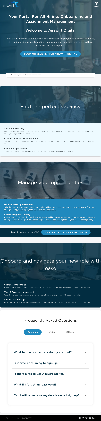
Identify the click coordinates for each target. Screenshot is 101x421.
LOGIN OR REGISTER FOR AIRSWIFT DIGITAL (50, 54)
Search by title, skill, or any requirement (26, 75)
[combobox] (96, 4)
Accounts (32, 332)
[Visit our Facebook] (79, 418)
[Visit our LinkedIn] (83, 418)
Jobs (52, 332)
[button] (50, 352)
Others (70, 332)
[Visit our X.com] (86, 418)
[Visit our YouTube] (90, 418)
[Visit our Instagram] (93, 418)
